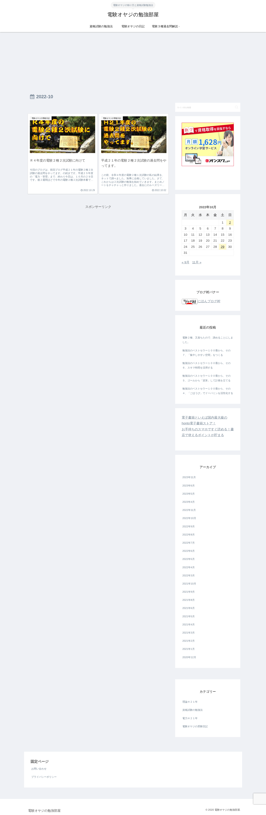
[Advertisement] (133, 61)
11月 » (196, 262)
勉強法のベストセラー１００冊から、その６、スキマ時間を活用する (206, 365)
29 (222, 247)
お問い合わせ (39, 768)
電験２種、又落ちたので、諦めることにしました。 (207, 340)
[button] (236, 107)
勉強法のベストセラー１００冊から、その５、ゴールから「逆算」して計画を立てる (206, 378)
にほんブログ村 (209, 301)
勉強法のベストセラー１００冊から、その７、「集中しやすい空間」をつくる (206, 352)
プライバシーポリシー (44, 776)
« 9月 (185, 262)
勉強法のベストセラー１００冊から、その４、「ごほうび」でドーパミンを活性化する (207, 391)
